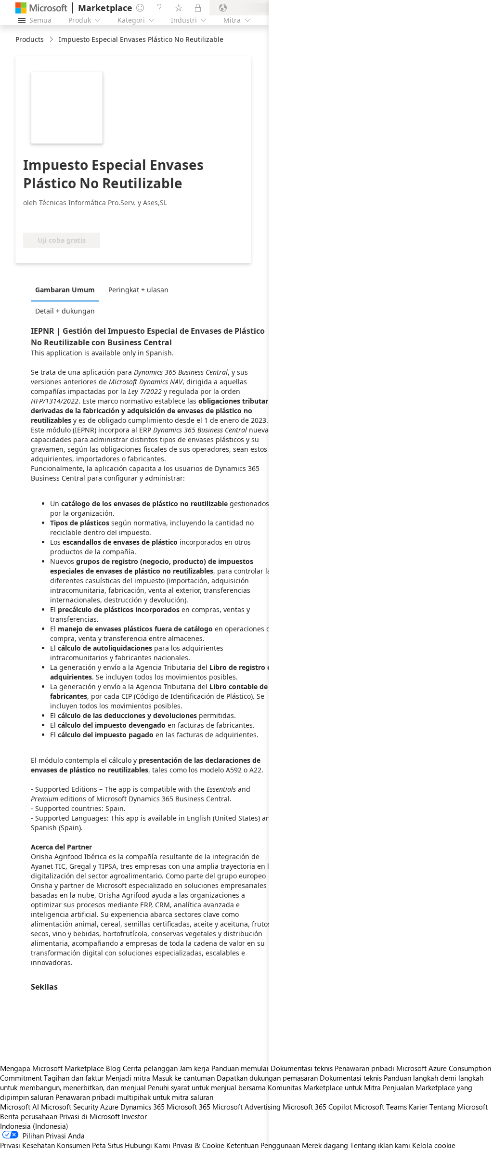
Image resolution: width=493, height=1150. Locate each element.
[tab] (67, 289)
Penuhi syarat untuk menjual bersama (207, 1087)
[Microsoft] (41, 7)
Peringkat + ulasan (138, 289)
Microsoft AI (19, 1106)
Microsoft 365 (188, 1106)
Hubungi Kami (147, 1145)
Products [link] (29, 39)
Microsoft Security (69, 1106)
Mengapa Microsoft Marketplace (52, 1068)
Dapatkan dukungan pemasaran (267, 1078)
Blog (113, 1068)
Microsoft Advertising (246, 1106)
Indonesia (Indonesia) (34, 1126)
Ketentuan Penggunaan (263, 1145)
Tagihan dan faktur (74, 1078)
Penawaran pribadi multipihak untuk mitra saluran (134, 1097)
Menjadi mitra (127, 1078)
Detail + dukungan (65, 310)
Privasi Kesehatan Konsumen (45, 1145)
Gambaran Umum (65, 289)
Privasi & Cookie (198, 1145)
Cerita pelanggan (150, 1068)
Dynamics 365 (142, 1106)
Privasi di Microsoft (89, 1116)
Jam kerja (194, 1068)
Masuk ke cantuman (183, 1078)
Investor (134, 1116)
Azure (109, 1106)
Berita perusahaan (28, 1116)
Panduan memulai (240, 1068)
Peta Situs (107, 1145)
